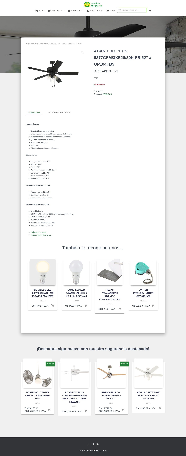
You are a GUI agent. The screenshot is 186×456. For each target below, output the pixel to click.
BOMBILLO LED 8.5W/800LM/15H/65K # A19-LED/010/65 (76, 293)
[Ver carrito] (149, 11)
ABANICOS (35, 44)
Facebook (88, 444)
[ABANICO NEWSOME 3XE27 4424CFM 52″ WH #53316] (148, 373)
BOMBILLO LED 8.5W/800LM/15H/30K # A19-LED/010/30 (42, 293)
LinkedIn (97, 444)
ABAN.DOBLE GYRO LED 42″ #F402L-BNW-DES (37, 395)
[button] (82, 52)
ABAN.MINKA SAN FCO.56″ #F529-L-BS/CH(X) (111, 395)
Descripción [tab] (34, 112)
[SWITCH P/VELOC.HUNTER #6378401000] (143, 272)
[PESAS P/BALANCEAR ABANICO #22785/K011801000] (110, 272)
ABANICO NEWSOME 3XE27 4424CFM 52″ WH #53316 (148, 395)
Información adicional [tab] (59, 112)
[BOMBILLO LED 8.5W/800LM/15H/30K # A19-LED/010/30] (43, 272)
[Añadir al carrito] (52, 306)
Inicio (28, 44)
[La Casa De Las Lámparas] (93, 4)
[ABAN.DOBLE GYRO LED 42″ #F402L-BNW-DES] (37, 373)
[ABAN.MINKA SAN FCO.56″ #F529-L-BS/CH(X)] (111, 373)
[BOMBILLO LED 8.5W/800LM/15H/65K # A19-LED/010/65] (76, 272)
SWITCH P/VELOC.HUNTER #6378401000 (143, 293)
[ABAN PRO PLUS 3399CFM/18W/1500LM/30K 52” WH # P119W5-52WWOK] (74, 373)
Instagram (93, 444)
